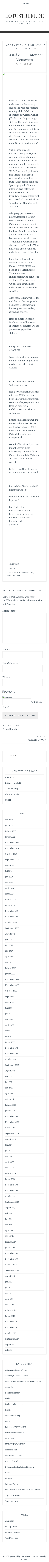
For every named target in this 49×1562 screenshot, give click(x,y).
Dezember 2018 (11, 1253)
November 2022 (12, 985)
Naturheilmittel (11, 1461)
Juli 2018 (8, 1282)
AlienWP (24, 1559)
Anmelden (9, 1521)
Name (6, 649)
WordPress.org (11, 1538)
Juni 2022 (9, 1014)
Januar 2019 (10, 1248)
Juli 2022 (8, 1008)
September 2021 (12, 1065)
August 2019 (10, 1208)
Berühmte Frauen (12, 1393)
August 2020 (10, 1139)
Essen (7, 1410)
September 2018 (12, 1270)
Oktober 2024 (11, 854)
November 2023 (12, 917)
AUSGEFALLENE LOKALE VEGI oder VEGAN (23, 1381)
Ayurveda (9, 1387)
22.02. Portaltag (11, 789)
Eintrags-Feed (11, 1527)
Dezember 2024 (12, 843)
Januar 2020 (10, 1179)
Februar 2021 (10, 1105)
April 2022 (9, 1025)
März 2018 (9, 1305)
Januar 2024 (10, 905)
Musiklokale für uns (13, 1455)
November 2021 (11, 1054)
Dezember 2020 (12, 1116)
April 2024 (9, 888)
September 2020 (12, 1133)
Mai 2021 (9, 1088)
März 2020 (9, 1168)
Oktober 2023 (11, 922)
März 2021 (9, 1099)
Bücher (8, 1398)
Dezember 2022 (12, 979)
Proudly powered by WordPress (16, 1556)
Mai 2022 (9, 1019)
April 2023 (9, 957)
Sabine (12, 568)
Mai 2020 (9, 1156)
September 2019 (12, 1202)
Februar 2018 (10, 1310)
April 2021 (9, 1094)
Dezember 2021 (11, 1048)
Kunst (7, 1421)
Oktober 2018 (11, 1265)
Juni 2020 (9, 1151)
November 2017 (11, 1327)
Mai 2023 (9, 951)
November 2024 (12, 848)
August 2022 (10, 1002)
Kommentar (9, 611)
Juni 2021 (9, 1082)
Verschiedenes (23, 48)
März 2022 (9, 1031)
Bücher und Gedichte (14, 1404)
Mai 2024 (9, 883)
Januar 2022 (10, 1042)
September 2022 (12, 997)
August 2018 (10, 1276)
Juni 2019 (9, 1219)
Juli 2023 (8, 939)
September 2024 (12, 860)
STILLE (8, 800)
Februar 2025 (10, 831)
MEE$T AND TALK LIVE (15, 1444)
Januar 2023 (10, 974)
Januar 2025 (10, 837)
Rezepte (8, 1478)
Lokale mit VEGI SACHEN (15, 1427)
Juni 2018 (9, 1287)
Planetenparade (12, 794)
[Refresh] (7, 697)
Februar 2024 (10, 900)
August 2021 (10, 1071)
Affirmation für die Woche (25, 45)
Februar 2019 (10, 1242)
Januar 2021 (10, 1111)
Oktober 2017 (10, 1333)
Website (6, 677)
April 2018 (9, 1299)
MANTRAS (9, 1438)
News (7, 1473)
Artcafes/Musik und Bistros (16, 1376)
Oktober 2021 (11, 1059)
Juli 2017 (8, 1350)
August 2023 (10, 934)
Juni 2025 (9, 825)
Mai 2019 (8, 1225)
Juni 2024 (9, 877)
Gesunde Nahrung (13, 1416)
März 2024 (9, 894)
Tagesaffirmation (12, 1495)
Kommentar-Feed (12, 1532)
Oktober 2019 (10, 1196)
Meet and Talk (11, 1450)
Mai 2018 (9, 1293)
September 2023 (12, 928)
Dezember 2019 (11, 1185)
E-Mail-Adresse (11, 663)
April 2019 (9, 1230)
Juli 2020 (9, 1145)
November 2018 (11, 1259)
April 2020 (9, 1162)
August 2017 (10, 1345)
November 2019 (11, 1191)
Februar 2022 (10, 1036)
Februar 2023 (10, 968)
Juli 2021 (8, 1076)
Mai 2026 (9, 820)
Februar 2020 (10, 1173)
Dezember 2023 (12, 911)
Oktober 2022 (11, 991)
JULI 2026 (9, 777)
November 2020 (12, 1122)
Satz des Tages (11, 1484)
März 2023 (9, 962)
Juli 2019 (8, 1213)
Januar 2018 (10, 1316)
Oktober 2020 (11, 1128)
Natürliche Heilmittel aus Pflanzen (19, 1467)
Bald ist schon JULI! (13, 783)
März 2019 (9, 1236)
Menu (25, 3)
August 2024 (10, 865)
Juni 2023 (9, 945)
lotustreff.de (24, 15)
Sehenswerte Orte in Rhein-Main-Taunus (22, 1490)
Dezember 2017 (11, 1322)
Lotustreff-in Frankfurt (14, 1433)
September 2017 (12, 1339)
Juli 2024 (8, 871)
